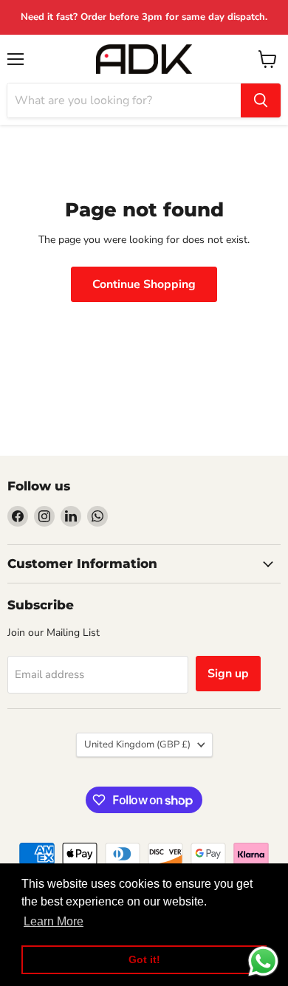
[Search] (261, 100)
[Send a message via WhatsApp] (263, 961)
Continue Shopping (144, 284)
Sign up (228, 673)
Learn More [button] (53, 921)
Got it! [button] (144, 959)
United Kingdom (137, 744)
